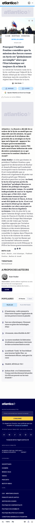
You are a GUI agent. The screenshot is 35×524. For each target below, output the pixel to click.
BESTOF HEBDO (7, 483)
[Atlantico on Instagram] (25, 435)
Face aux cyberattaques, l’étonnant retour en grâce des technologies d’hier (17, 324)
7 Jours (29, 298)
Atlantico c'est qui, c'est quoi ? (12, 450)
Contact (23, 452)
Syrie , (4, 253)
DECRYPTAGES (6, 464)
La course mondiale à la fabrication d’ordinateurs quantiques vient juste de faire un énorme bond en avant (18, 342)
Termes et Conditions (21, 425)
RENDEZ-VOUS (6, 472)
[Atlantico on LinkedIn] (20, 435)
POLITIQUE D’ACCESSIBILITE (10, 509)
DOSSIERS (5, 468)
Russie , (10, 253)
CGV (3, 493)
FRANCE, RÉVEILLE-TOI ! (14, 364)
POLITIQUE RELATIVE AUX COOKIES (13, 513)
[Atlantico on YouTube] (31, 435)
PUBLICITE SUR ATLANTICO (10, 497)
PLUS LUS (10, 305)
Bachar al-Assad (15, 256)
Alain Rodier (18, 83)
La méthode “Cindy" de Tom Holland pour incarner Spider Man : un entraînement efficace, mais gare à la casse (18, 354)
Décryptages (16, 36)
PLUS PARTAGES (25, 305)
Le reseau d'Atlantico (9, 452)
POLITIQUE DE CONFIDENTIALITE (12, 505)
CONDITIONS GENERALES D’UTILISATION (14, 517)
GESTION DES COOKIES (9, 501)
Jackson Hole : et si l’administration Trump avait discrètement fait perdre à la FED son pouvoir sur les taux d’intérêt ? (18, 374)
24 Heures (22, 298)
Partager (10, 88)
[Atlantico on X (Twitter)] (9, 435)
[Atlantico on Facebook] (15, 435)
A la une (7, 36)
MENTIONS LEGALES (12, 493)
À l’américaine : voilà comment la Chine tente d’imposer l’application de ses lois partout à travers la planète (18, 313)
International (25, 36)
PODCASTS (5, 479)
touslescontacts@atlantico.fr (17, 440)
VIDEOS (4, 476)
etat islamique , (19, 253)
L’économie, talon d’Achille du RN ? (17, 333)
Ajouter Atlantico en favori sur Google (19, 92)
